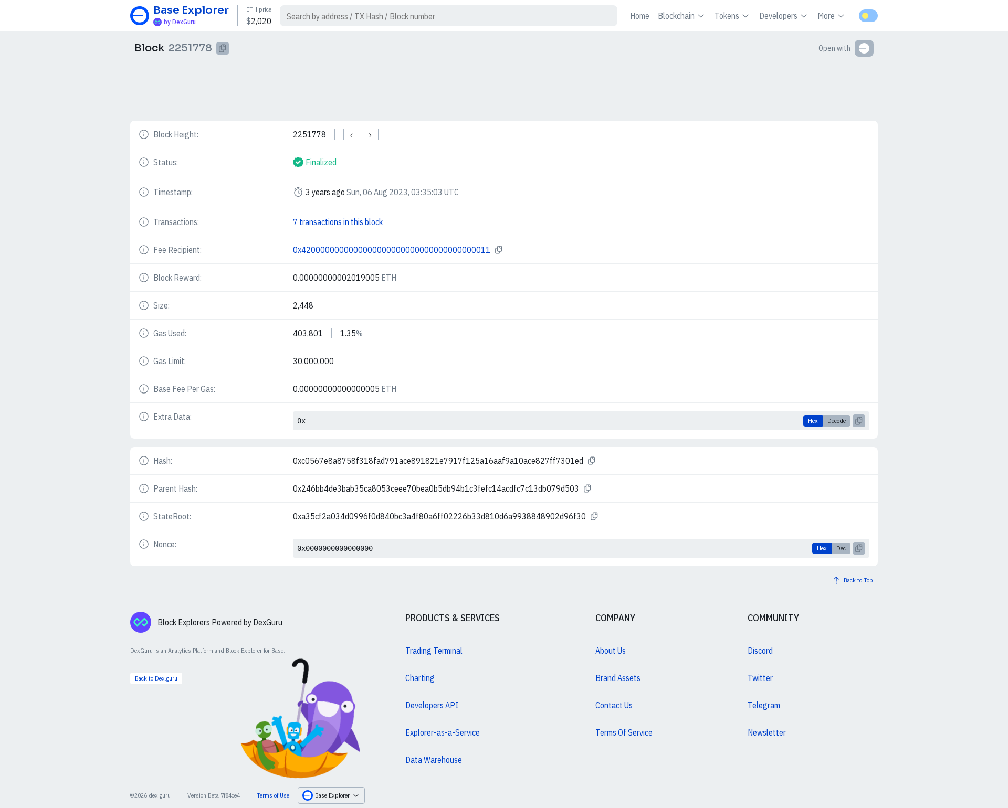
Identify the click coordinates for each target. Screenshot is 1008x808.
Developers (778, 15)
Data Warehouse (433, 759)
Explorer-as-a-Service (442, 732)
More (826, 15)
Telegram (764, 705)
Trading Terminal (434, 650)
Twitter (760, 678)
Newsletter (767, 732)
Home (639, 15)
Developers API (431, 705)
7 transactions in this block (338, 222)
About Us (610, 650)
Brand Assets (617, 678)
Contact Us (614, 705)
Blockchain (676, 15)
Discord (760, 650)
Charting (420, 678)
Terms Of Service (624, 732)
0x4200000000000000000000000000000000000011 (391, 249)
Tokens (727, 15)
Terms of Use (273, 795)
